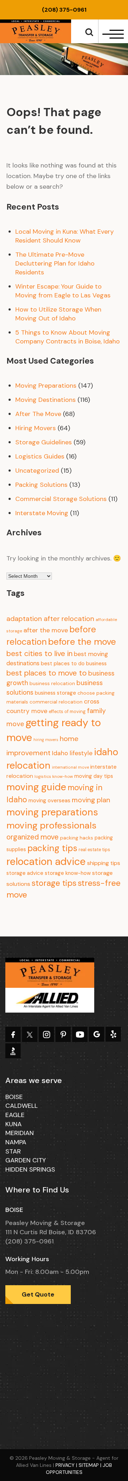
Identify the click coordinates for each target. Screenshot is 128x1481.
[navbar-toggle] (112, 34)
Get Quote (38, 1294)
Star (13, 1151)
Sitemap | (91, 1465)
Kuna (13, 1124)
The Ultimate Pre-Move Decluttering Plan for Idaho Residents (55, 263)
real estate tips (94, 850)
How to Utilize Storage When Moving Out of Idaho (58, 314)
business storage (55, 692)
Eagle (15, 1115)
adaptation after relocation (50, 618)
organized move (32, 837)
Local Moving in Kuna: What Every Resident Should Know (64, 236)
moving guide (36, 787)
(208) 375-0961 (64, 9)
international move (70, 767)
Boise (14, 1097)
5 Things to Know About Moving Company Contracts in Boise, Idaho (67, 337)
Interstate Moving (41, 513)
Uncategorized (37, 470)
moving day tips (93, 776)
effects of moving (67, 711)
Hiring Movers (35, 428)
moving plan (91, 800)
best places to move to (46, 673)
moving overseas (49, 800)
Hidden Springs (30, 1169)
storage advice (24, 873)
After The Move (38, 414)
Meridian (19, 1133)
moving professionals (51, 825)
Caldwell (21, 1105)
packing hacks (76, 838)
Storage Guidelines (43, 442)
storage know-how (68, 873)
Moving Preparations (45, 385)
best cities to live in (39, 654)
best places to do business (74, 663)
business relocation (52, 683)
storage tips (54, 883)
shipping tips (103, 863)
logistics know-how (53, 776)
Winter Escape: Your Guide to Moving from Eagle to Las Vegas (63, 291)
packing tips (52, 848)
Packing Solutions (41, 484)
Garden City (25, 1160)
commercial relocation (56, 702)
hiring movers (45, 739)
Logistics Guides (39, 456)
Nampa (15, 1142)
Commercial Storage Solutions (61, 499)
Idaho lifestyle (72, 753)
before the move (82, 642)
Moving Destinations (45, 399)
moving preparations (52, 812)
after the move (45, 630)
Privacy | (67, 1465)
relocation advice (46, 861)
